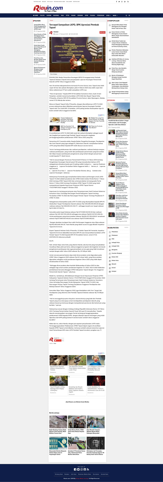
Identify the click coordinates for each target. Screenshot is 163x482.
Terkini (111, 100)
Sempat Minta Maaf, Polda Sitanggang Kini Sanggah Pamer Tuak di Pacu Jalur (119, 26)
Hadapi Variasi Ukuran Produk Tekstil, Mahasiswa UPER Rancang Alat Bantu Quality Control (122, 154)
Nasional (56, 15)
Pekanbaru (115, 231)
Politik (42, 15)
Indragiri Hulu (116, 242)
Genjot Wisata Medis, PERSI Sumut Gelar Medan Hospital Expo (76, 431)
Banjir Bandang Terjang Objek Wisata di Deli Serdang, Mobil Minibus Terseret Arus (57, 431)
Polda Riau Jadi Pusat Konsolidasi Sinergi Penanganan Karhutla (122, 197)
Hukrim (49, 15)
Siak (113, 239)
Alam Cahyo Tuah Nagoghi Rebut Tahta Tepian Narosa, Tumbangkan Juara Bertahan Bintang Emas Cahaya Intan (120, 85)
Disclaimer (69, 1)
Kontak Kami (76, 1)
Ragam (73, 15)
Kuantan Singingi (117, 253)
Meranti (114, 264)
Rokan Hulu (115, 260)
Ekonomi (80, 15)
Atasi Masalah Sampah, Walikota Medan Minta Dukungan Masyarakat (93, 431)
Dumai (114, 267)
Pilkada (92, 15)
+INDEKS (126, 20)
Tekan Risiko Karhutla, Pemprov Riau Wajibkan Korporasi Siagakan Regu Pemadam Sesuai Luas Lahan (122, 216)
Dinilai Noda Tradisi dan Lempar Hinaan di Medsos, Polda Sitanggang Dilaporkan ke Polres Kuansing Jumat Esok (120, 43)
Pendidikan (100, 15)
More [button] (114, 15)
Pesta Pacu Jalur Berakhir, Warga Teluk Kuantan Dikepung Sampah (119, 70)
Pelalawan (115, 235)
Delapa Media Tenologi (82, 478)
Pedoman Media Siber (59, 1)
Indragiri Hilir (115, 246)
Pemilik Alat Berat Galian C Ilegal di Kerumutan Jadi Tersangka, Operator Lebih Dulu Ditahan (118, 122)
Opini (86, 15)
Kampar (114, 271)
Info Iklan (50, 1)
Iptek (67, 15)
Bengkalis (114, 249)
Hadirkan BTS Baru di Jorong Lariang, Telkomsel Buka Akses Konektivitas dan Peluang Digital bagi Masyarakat (120, 62)
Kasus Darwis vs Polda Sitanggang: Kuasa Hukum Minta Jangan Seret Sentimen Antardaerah (40, 37)
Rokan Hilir (115, 257)
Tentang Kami (37, 1)
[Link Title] (75, 469)
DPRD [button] (108, 15)
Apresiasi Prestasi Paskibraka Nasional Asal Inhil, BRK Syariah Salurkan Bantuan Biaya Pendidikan (122, 165)
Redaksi (44, 1)
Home (36, 15)
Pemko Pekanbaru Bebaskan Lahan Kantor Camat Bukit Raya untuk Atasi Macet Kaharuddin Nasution (120, 52)
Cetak (103, 32)
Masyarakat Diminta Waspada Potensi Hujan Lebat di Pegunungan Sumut (57, 452)
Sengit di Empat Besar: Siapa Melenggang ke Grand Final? (120, 92)
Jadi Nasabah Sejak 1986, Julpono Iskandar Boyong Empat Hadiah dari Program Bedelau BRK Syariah (122, 133)
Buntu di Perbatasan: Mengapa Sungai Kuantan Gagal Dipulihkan (119, 77)
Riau (62, 15)
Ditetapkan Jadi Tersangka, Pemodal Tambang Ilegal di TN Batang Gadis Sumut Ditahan (95, 452)
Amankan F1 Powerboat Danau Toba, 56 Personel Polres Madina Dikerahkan (76, 452)
